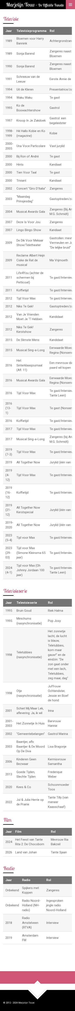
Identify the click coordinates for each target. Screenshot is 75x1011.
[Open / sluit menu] (70, 4)
